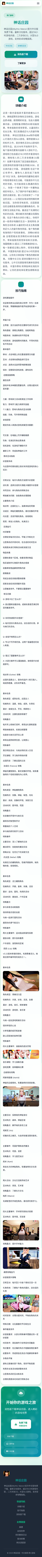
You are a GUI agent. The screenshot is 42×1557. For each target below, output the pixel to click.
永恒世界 (21, 1531)
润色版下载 (21, 1514)
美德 (21, 1527)
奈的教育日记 (21, 1535)
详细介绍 (21, 1506)
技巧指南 (21, 1510)
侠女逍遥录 (21, 1542)
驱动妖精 (21, 1539)
